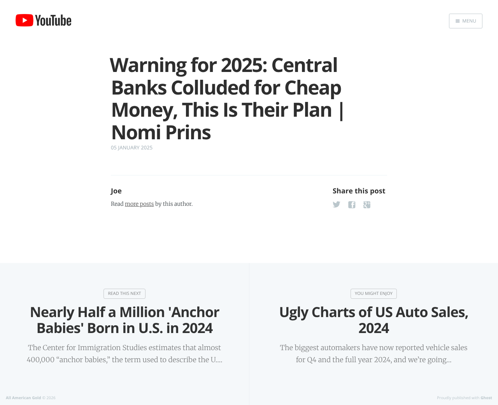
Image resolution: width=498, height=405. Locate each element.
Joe (116, 191)
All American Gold (23, 397)
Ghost (486, 397)
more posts (139, 203)
